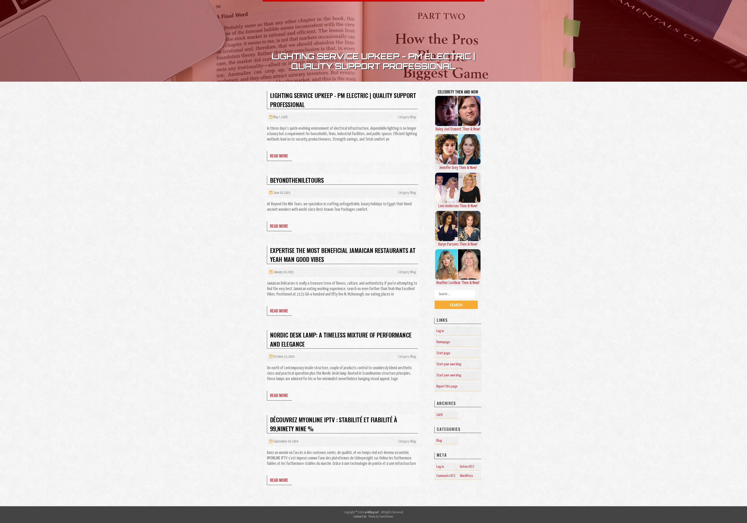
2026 (439, 415)
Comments (446, 476)
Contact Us (359, 516)
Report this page (447, 386)
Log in (440, 331)
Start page (443, 353)
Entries (467, 467)
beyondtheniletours (297, 180)
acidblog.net (372, 512)
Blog (413, 117)
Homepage (443, 342)
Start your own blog (448, 364)
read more (279, 156)
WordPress (466, 476)
